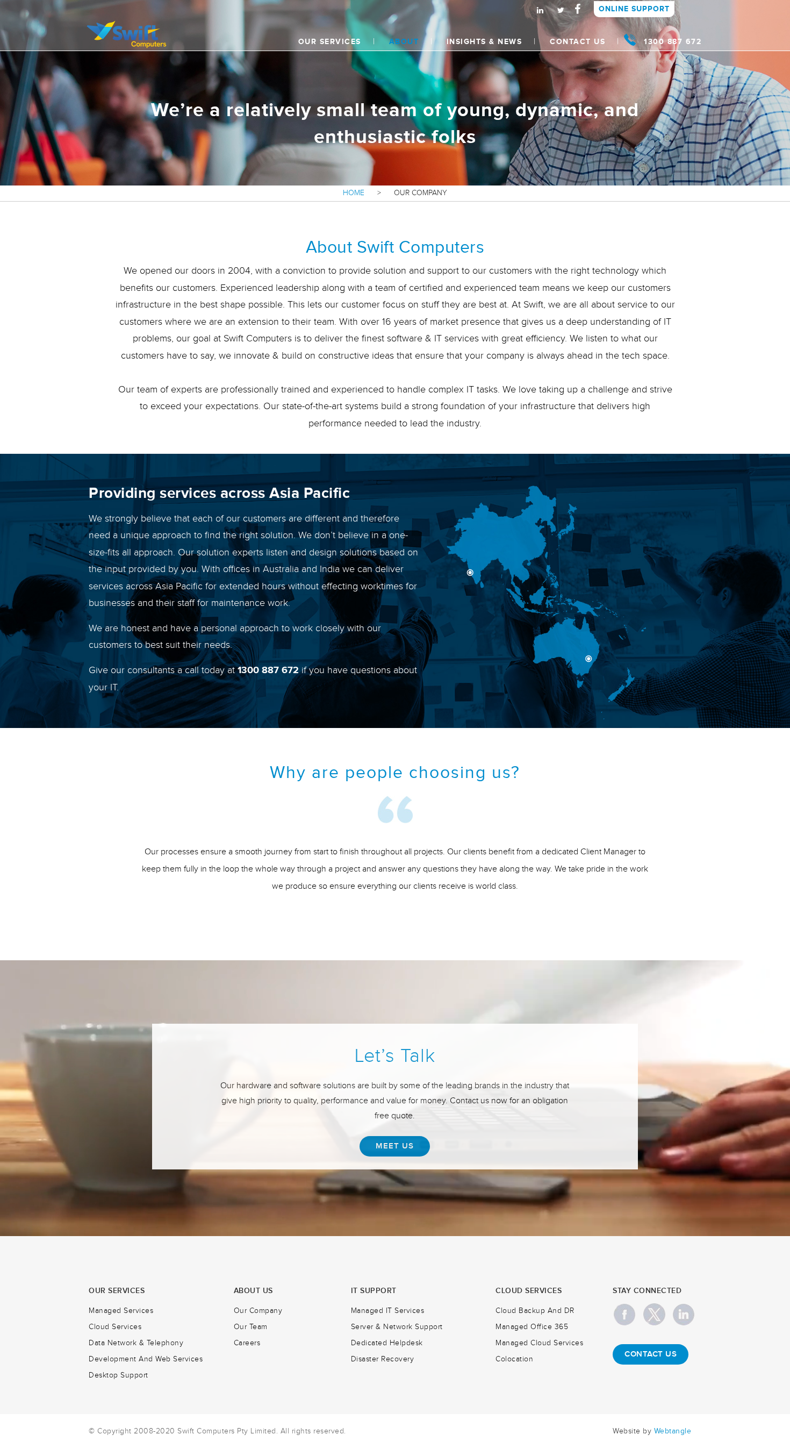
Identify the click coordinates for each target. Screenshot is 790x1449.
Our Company (258, 1311)
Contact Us (577, 41)
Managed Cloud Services (539, 1343)
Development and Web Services (146, 1359)
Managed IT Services (388, 1311)
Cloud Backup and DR (534, 1311)
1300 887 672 (672, 41)
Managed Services (121, 1311)
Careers (247, 1343)
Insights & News (484, 41)
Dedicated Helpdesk (387, 1343)
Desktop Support (118, 1375)
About (404, 41)
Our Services (329, 41)
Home (353, 193)
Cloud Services (115, 1327)
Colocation (514, 1359)
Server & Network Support (397, 1327)
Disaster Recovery (382, 1359)
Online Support (634, 8)
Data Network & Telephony (136, 1343)
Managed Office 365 (531, 1327)
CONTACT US (650, 1354)
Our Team (251, 1327)
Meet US (395, 1146)
